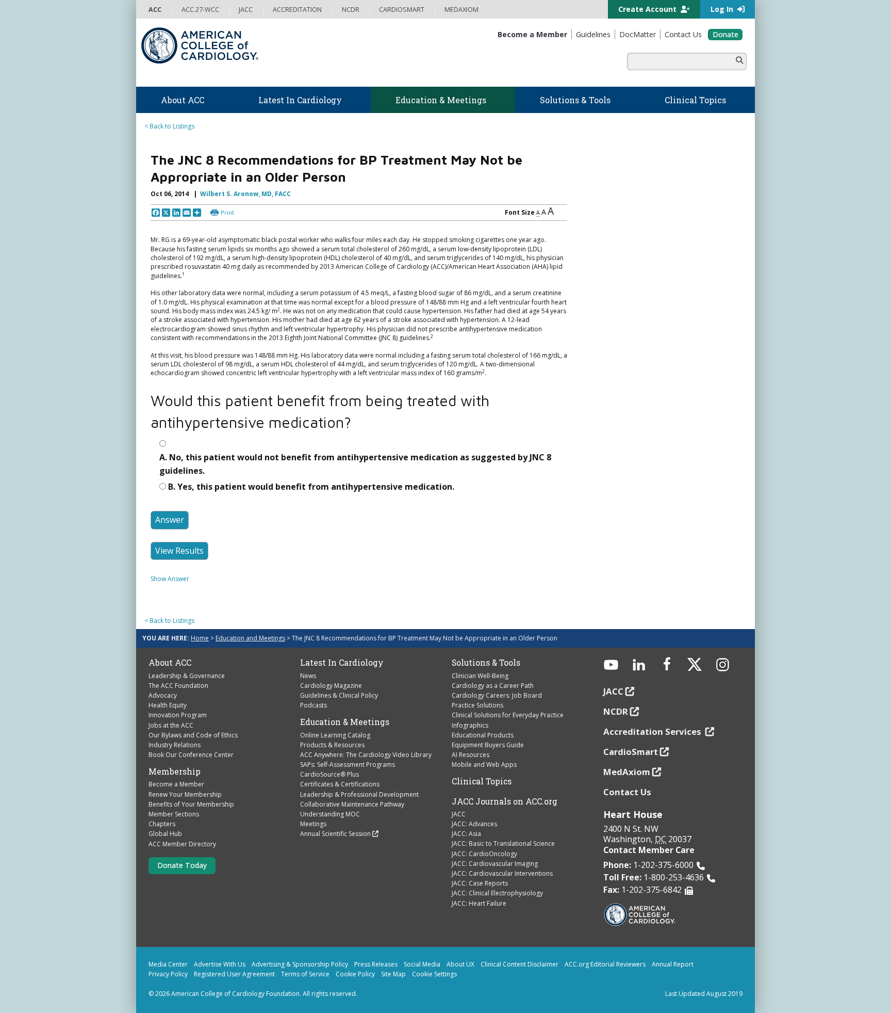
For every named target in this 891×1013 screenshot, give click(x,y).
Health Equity (167, 705)
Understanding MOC (330, 814)
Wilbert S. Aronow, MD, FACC (245, 193)
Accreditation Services (653, 731)
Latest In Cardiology (342, 662)
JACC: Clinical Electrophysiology (497, 893)
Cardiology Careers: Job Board (497, 695)
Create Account (648, 9)
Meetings (313, 823)
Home (200, 638)
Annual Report (673, 964)
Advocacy (162, 695)
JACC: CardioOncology (484, 853)
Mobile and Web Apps (484, 764)
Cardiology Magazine (331, 685)
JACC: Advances (474, 823)
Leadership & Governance (186, 675)
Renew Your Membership (185, 794)
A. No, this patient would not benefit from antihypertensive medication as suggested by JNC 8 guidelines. (355, 464)
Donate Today (182, 865)
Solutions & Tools (486, 662)
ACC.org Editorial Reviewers (605, 964)
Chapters (161, 823)
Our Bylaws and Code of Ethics (193, 735)
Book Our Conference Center (191, 754)
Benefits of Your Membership (191, 804)
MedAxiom (626, 772)
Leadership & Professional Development (359, 794)
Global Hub (165, 833)
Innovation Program (177, 715)
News (308, 675)
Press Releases (376, 964)
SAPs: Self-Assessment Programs (347, 764)
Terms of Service (305, 974)
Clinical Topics (482, 781)
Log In (723, 9)
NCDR (615, 711)
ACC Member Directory (182, 844)
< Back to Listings (169, 126)
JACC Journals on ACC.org (504, 801)
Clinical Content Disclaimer (519, 964)
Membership (174, 771)
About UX (460, 964)
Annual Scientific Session (335, 833)
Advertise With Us (219, 964)
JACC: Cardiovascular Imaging (495, 863)
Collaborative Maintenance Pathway (352, 804)
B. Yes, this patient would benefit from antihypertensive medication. (311, 486)
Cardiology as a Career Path (493, 685)
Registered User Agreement (234, 974)
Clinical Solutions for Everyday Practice (508, 715)
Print (227, 212)
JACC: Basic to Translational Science (503, 843)
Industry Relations (174, 745)
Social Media (422, 964)
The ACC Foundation (178, 685)
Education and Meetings (250, 638)
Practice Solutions (477, 705)
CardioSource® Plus (329, 774)
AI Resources (470, 754)
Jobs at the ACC (170, 725)
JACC (459, 814)
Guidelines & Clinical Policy (339, 695)
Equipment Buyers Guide (488, 745)
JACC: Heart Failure (479, 903)
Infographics (470, 725)
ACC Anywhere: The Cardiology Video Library (366, 754)
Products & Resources (332, 745)
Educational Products (483, 735)
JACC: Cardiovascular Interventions (502, 873)
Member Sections (173, 814)
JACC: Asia (466, 833)
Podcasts (313, 705)
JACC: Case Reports (480, 883)
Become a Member (176, 784)
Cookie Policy (355, 974)
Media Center (168, 964)
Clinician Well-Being (480, 675)
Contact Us (627, 792)
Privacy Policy (168, 974)
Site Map (393, 974)
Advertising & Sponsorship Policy (300, 964)
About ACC (169, 662)
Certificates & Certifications (340, 784)
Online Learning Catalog (335, 735)
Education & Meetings (344, 722)
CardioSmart (630, 752)
